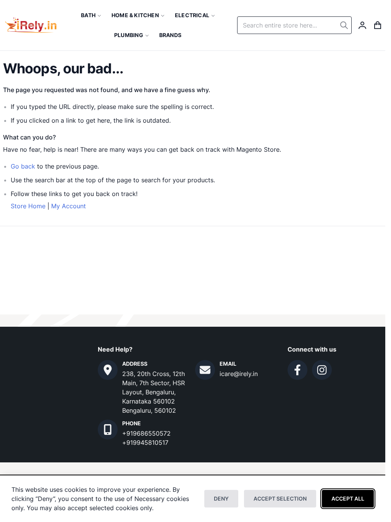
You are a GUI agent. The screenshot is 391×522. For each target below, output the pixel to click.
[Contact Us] (108, 370)
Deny (221, 498)
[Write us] (205, 370)
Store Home (28, 206)
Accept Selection (280, 498)
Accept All (347, 498)
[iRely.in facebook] (297, 370)
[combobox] (294, 25)
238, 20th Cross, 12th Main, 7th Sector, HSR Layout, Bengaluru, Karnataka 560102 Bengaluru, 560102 (153, 392)
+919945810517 (145, 442)
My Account (68, 206)
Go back (23, 166)
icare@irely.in (239, 374)
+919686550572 (146, 433)
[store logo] (30, 25)
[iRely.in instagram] (322, 370)
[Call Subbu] (108, 429)
